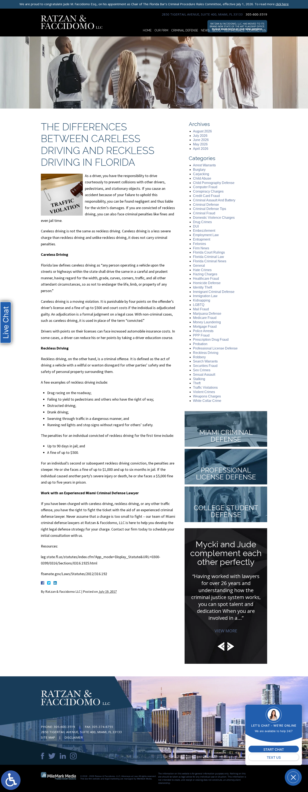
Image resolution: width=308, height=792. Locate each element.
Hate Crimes (202, 270)
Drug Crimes (202, 222)
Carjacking (201, 174)
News (205, 30)
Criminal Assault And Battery (214, 200)
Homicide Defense (207, 283)
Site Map (48, 737)
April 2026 (200, 148)
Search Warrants (205, 361)
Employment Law (206, 235)
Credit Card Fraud (206, 196)
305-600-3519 (256, 14)
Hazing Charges (205, 274)
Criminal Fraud (204, 213)
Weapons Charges (207, 396)
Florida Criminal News (209, 261)
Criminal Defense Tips (209, 209)
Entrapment (201, 239)
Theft (197, 383)
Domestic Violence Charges (214, 217)
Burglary (199, 169)
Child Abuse (202, 178)
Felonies (199, 244)
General (199, 265)
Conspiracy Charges (208, 191)
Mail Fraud (201, 309)
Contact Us (256, 30)
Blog (216, 30)
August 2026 (202, 131)
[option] (226, 583)
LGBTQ (198, 305)
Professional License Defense (215, 348)
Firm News (201, 248)
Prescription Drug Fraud (211, 339)
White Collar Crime (207, 400)
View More (226, 631)
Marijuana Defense (207, 313)
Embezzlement (204, 230)
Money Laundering (207, 322)
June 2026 (201, 140)
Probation (200, 344)
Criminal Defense (184, 30)
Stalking (199, 379)
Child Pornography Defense (213, 183)
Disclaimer (74, 737)
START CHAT (273, 749)
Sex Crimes (201, 370)
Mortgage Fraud (205, 326)
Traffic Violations (205, 387)
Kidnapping (201, 300)
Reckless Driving (205, 353)
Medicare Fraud (204, 318)
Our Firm (161, 30)
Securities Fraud (205, 366)
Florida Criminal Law (208, 257)
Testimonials (234, 30)
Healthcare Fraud (206, 278)
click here (282, 4)
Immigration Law (205, 296)
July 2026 (200, 135)
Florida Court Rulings (209, 252)
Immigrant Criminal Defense (213, 292)
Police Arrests (203, 331)
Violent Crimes (204, 392)
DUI (196, 226)
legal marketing (112, 779)
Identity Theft (202, 287)
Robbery (199, 357)
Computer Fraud (205, 187)
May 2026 (200, 144)
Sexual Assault (204, 374)
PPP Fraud (201, 335)
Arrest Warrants (204, 165)
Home (147, 30)
